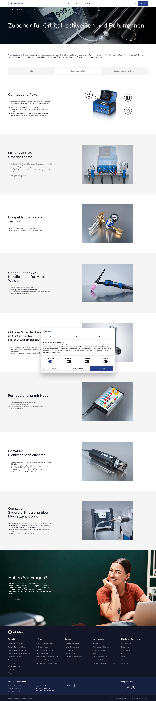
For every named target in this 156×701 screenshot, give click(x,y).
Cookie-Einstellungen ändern (118, 698)
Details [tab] (78, 337)
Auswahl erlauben (78, 368)
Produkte (68, 3)
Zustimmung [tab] (53, 337)
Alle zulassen (101, 368)
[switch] (69, 361)
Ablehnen (54, 368)
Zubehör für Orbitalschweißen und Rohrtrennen (25, 10)
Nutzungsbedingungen (140, 698)
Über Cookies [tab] (102, 337)
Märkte (78, 3)
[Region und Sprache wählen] (135, 3)
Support (87, 3)
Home (9, 10)
